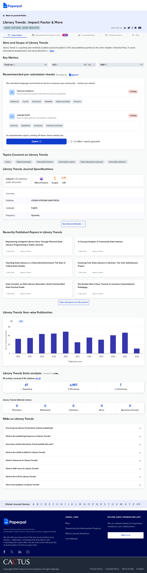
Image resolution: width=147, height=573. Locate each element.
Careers (140, 569)
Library (8, 162)
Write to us (125, 535)
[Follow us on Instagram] (27, 551)
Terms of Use (128, 569)
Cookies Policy (112, 569)
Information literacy (45, 162)
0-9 (138, 504)
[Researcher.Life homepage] (31, 521)
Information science (67, 162)
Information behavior (117, 162)
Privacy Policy (96, 569)
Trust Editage (71, 539)
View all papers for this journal (73, 302)
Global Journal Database (77, 534)
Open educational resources (92, 162)
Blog (67, 523)
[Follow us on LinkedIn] (19, 551)
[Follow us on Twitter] (11, 551)
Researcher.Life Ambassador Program (83, 528)
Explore (35, 141)
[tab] (73, 428)
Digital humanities (24, 162)
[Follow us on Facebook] (4, 551)
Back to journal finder (16, 16)
